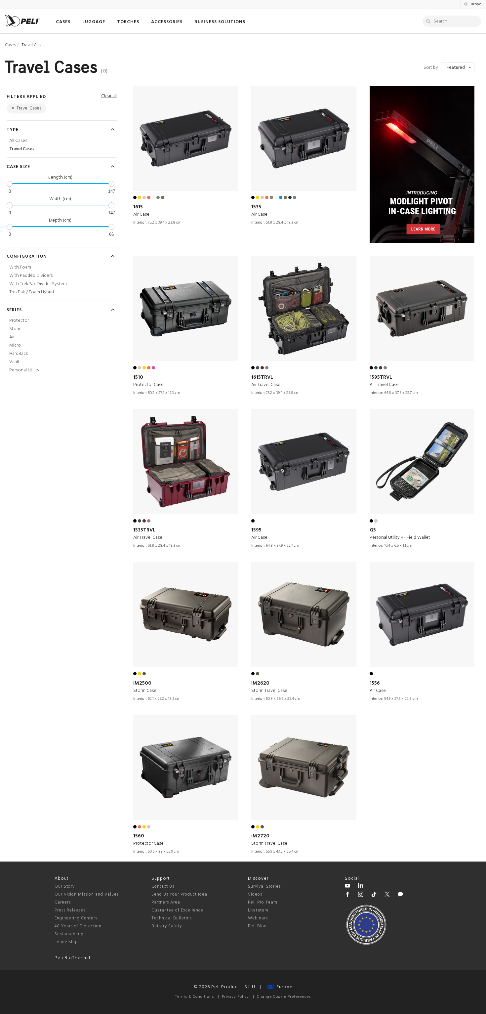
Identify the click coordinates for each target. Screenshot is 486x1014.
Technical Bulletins (171, 918)
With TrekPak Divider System (38, 284)
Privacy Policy (235, 996)
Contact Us (162, 886)
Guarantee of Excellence (177, 910)
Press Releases (70, 910)
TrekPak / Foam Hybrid (31, 292)
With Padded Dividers (31, 275)
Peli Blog (257, 926)
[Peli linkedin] (360, 887)
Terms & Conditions (194, 996)
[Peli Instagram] (360, 895)
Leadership (66, 942)
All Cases (18, 141)
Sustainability (69, 934)
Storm (15, 329)
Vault (14, 362)
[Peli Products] (347, 895)
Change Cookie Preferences (284, 996)
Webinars (258, 918)
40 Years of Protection (78, 926)
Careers (63, 902)
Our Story (65, 886)
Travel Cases (21, 149)
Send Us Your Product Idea (179, 894)
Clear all (109, 96)
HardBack (18, 354)
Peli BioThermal (72, 958)
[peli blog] (400, 895)
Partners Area (165, 902)
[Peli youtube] (347, 887)
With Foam (20, 267)
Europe (283, 987)
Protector (19, 320)
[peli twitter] (387, 895)
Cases (10, 45)
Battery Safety (166, 926)
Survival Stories (264, 886)
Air (12, 337)
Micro (15, 345)
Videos (255, 894)
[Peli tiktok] (374, 895)
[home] (22, 20)
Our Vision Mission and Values (87, 894)
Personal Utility (24, 370)
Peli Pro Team (262, 902)
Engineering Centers (76, 918)
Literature (258, 910)
